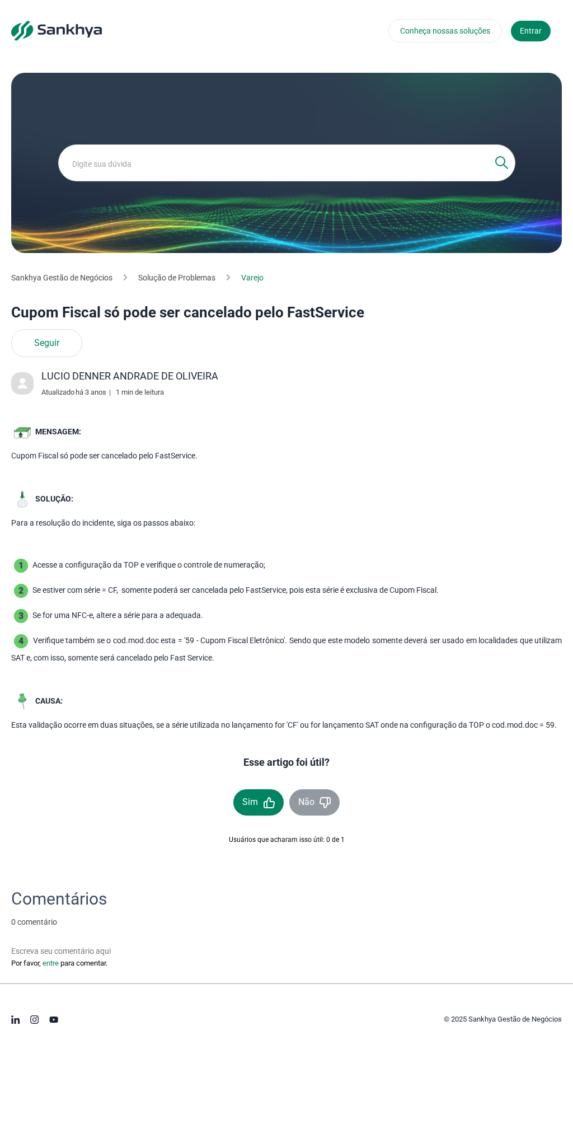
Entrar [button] (531, 30)
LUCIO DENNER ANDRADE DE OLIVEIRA (129, 376)
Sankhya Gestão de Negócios (61, 277)
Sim (250, 802)
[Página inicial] (56, 30)
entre (51, 963)
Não (306, 802)
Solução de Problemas (176, 277)
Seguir (46, 343)
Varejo (252, 277)
